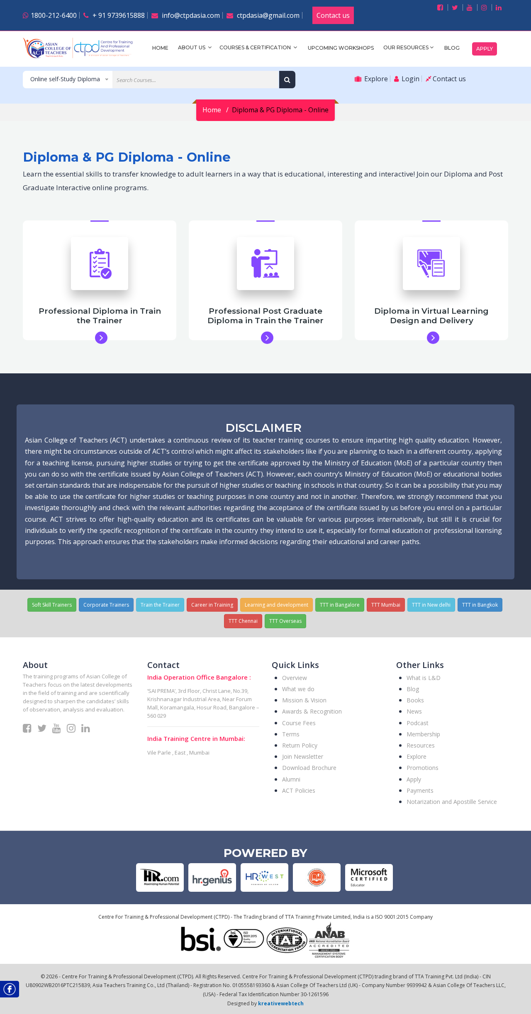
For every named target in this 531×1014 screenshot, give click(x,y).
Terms (291, 734)
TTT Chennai (243, 620)
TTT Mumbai (385, 604)
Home (160, 48)
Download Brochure (309, 768)
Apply (484, 49)
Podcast (418, 723)
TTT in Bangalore (340, 604)
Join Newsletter (302, 756)
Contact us (333, 15)
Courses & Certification (255, 47)
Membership (423, 734)
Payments (420, 790)
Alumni (291, 779)
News (414, 711)
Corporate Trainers (106, 604)
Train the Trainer (160, 604)
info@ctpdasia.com (190, 15)
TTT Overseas (285, 620)
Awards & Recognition (312, 711)
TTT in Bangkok (480, 604)
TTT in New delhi (431, 604)
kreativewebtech (281, 1003)
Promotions (422, 768)
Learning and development (276, 604)
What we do (298, 689)
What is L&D (424, 678)
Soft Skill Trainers (52, 604)
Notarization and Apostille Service (452, 802)
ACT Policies (298, 790)
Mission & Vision (304, 700)
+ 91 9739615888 (118, 15)
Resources (421, 745)
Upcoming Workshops (341, 48)
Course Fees (299, 723)
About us (192, 47)
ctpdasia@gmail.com (267, 15)
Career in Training (212, 604)
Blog (452, 48)
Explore (375, 78)
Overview (294, 678)
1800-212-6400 (54, 15)
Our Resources (406, 47)
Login (409, 78)
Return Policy (299, 745)
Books (415, 700)
